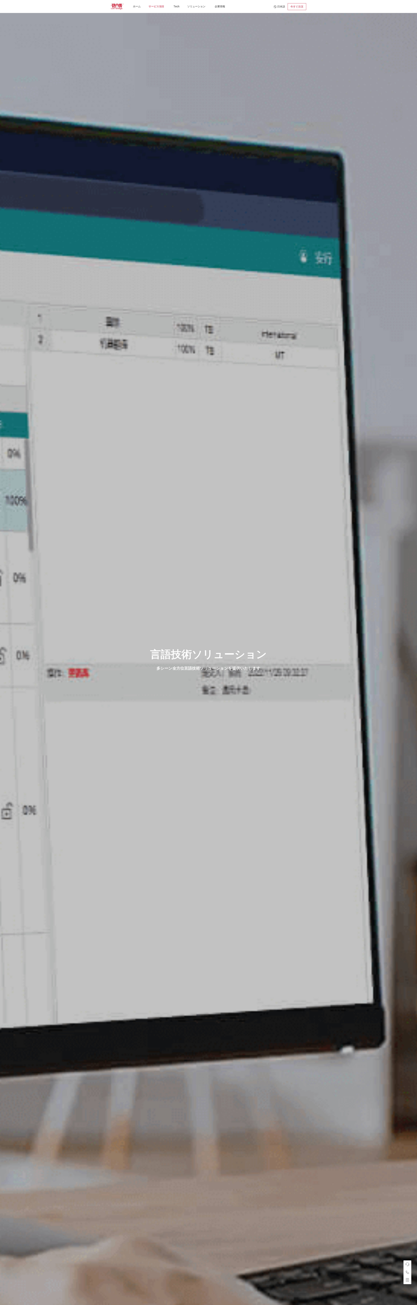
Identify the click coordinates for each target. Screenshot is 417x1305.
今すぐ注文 (296, 6)
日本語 (281, 6)
